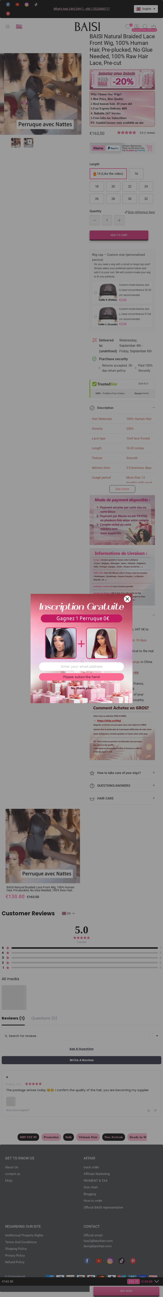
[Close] (127, 599)
